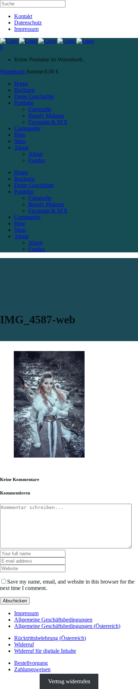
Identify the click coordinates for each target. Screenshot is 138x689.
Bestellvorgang (31, 663)
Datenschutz (28, 23)
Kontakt (23, 16)
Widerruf (24, 644)
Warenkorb (13, 72)
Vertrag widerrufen (69, 681)
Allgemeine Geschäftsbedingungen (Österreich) (67, 626)
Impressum (26, 29)
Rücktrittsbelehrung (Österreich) (50, 638)
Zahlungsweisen (32, 669)
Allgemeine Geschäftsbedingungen (53, 620)
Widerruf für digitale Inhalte (45, 651)
